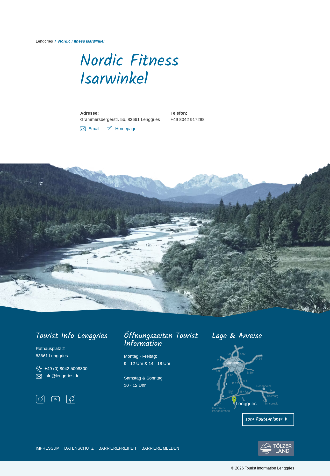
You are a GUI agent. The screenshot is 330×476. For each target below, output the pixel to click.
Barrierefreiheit (118, 448)
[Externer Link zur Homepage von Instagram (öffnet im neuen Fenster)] (40, 399)
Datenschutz (79, 448)
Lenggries (44, 41)
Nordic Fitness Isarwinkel (81, 41)
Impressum (47, 448)
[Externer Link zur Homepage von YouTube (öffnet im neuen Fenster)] (55, 399)
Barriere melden (160, 448)
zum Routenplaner (263, 419)
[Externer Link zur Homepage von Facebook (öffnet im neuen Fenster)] (70, 399)
